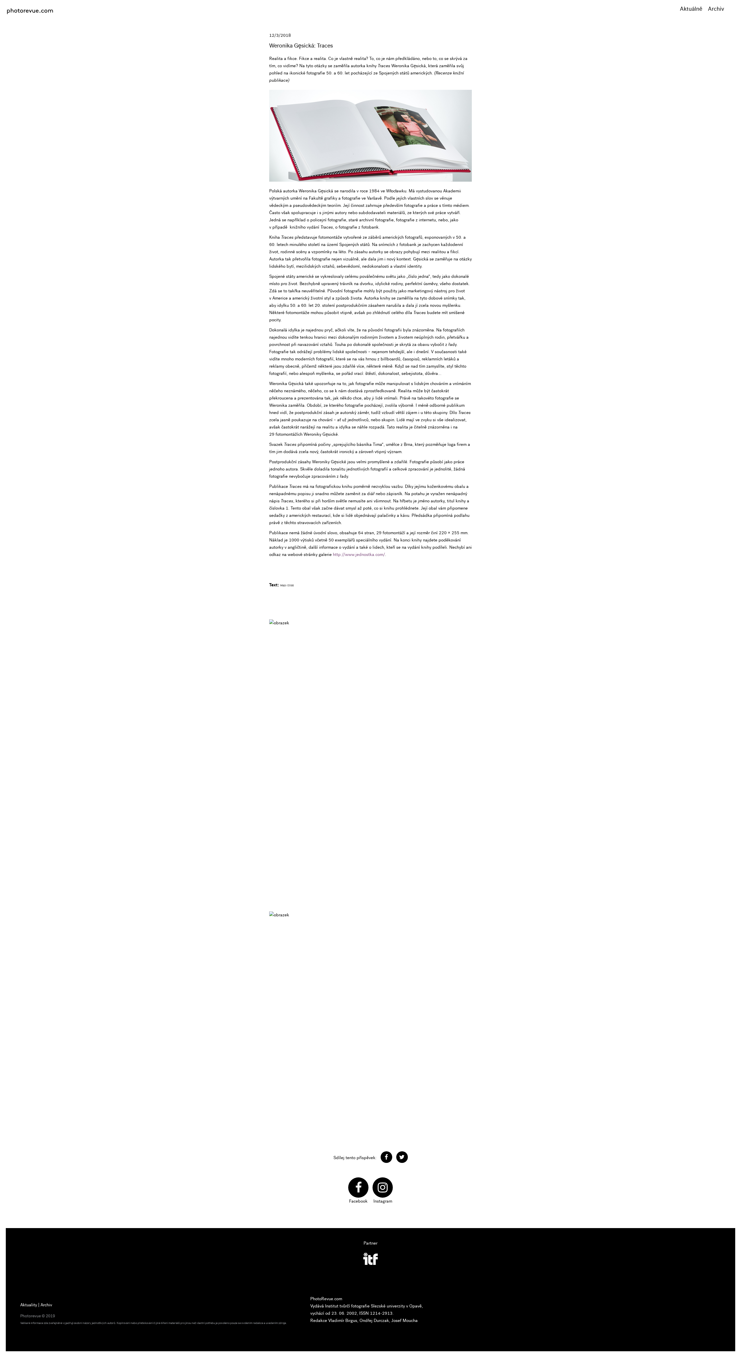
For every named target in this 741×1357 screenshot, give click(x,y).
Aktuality (28, 1304)
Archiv (716, 9)
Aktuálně (691, 9)
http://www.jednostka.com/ (359, 554)
